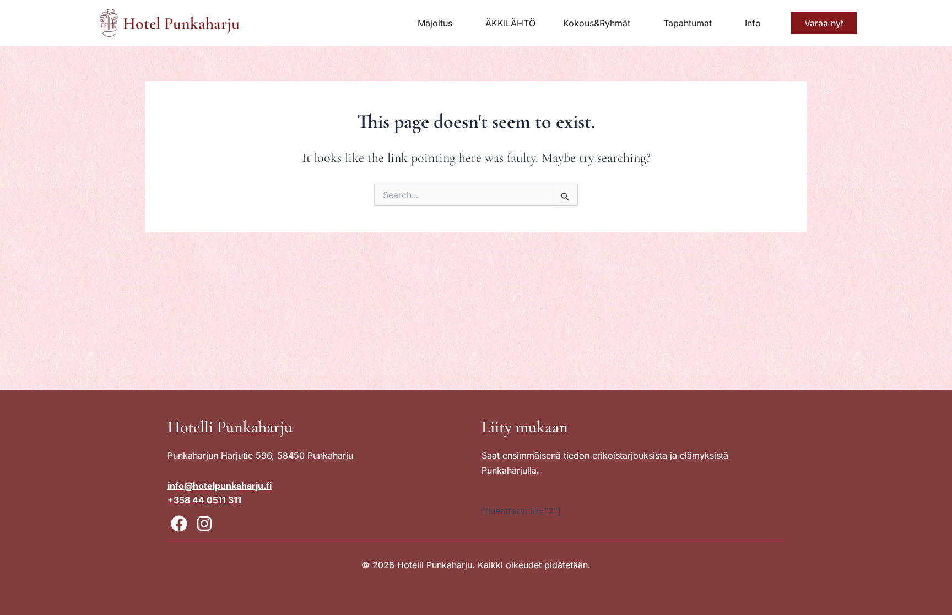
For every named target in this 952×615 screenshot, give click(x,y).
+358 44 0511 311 (204, 499)
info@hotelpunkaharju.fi (219, 485)
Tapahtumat (687, 23)
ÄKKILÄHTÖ (510, 23)
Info (753, 23)
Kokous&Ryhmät (596, 23)
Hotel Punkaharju (181, 23)
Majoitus (435, 23)
